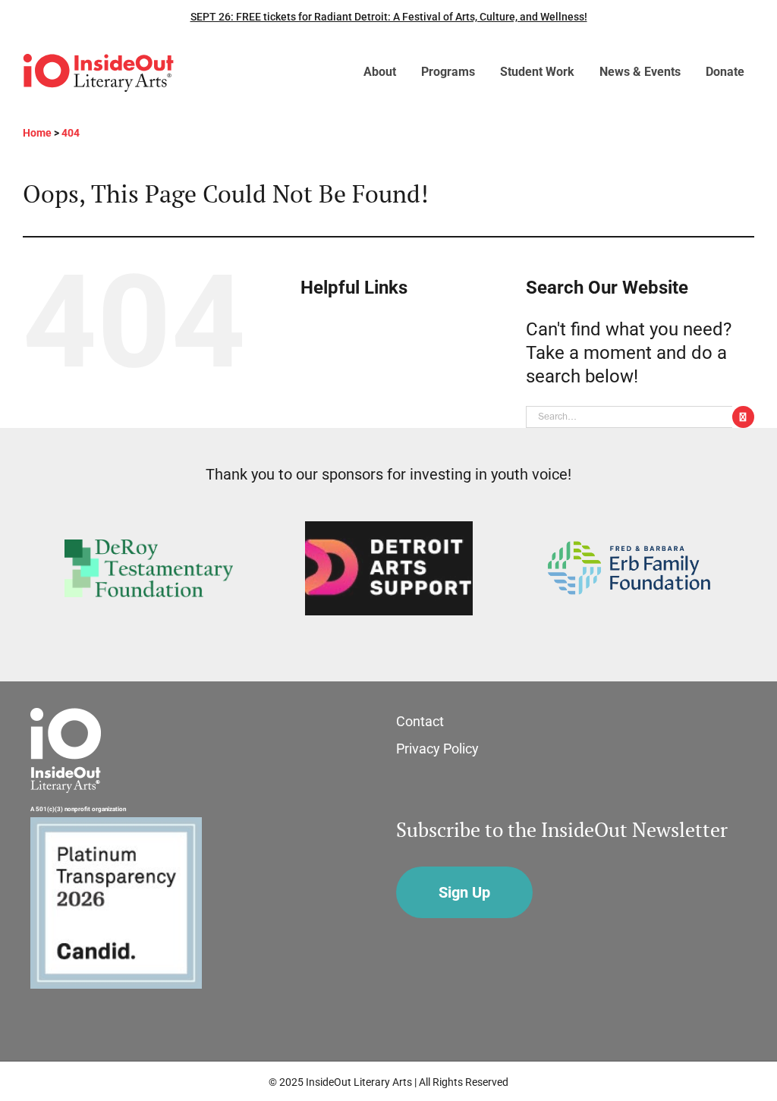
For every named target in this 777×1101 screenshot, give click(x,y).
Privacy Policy (437, 749)
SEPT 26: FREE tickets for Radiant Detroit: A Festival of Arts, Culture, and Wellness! (388, 17)
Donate (725, 71)
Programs (448, 71)
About (379, 71)
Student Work (537, 71)
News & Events (640, 71)
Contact (420, 721)
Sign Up (464, 892)
